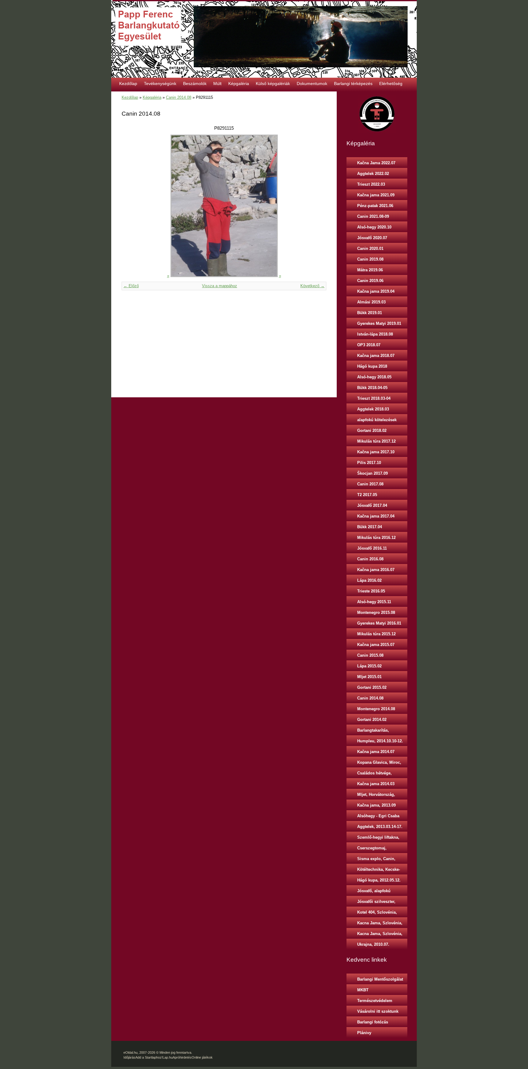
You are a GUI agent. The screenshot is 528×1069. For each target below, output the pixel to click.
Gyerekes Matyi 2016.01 (379, 623)
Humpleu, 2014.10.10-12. (380, 741)
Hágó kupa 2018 (372, 366)
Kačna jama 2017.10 (375, 452)
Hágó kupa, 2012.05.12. (379, 880)
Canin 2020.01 (370, 248)
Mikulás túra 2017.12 (376, 441)
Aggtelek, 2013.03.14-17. (379, 826)
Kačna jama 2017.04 (375, 516)
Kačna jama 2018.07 (375, 355)
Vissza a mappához (219, 286)
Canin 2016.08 (370, 559)
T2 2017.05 (367, 494)
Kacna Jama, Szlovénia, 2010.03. (379, 924)
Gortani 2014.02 (372, 719)
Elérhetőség (390, 83)
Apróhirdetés (182, 1057)
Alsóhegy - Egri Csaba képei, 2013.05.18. (378, 817)
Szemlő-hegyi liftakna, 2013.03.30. (378, 838)
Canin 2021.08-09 (373, 216)
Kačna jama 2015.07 (375, 644)
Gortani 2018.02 (372, 430)
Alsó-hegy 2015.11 (374, 601)
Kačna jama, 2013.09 (376, 805)
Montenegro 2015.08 (376, 612)
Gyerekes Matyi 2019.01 (379, 323)
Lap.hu (168, 1057)
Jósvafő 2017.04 (372, 505)
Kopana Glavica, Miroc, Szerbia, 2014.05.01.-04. (379, 763)
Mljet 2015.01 (369, 676)
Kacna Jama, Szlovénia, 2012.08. (379, 935)
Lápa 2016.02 (369, 580)
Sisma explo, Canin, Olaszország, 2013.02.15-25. (380, 860)
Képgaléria (238, 83)
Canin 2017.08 (370, 484)
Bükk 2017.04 (369, 527)
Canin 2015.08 (370, 655)
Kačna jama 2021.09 (375, 195)
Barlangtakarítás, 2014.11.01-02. (373, 731)
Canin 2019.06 (370, 280)
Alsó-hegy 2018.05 (374, 377)
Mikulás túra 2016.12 (376, 537)
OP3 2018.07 (368, 345)
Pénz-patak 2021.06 (375, 205)
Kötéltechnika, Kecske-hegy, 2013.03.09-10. (378, 870)
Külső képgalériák (273, 83)
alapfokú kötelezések (377, 420)
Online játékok (202, 1057)
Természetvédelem (374, 1000)
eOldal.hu (130, 1052)
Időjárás (129, 1057)
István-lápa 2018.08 (375, 334)
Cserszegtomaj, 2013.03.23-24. (372, 849)
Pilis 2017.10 (369, 462)
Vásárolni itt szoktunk (377, 1011)
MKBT (363, 990)
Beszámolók (195, 83)
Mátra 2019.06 (370, 270)
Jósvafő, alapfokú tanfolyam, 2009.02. (375, 892)
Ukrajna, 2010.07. (373, 944)
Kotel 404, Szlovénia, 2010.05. (377, 913)
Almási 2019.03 (371, 302)
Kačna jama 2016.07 (375, 569)
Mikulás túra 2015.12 (376, 634)
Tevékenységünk (160, 83)
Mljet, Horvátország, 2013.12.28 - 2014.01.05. (379, 796)
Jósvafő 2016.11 (372, 548)
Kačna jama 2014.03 (375, 783)
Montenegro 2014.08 (376, 709)
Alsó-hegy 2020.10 (374, 227)
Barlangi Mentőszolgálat (380, 979)
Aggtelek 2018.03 (373, 409)
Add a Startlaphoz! (149, 1057)
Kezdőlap (128, 83)
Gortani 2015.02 (372, 687)
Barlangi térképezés (353, 83)
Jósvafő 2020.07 (372, 238)
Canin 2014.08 (178, 97)
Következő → (312, 286)
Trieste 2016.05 (371, 591)
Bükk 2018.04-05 (372, 387)
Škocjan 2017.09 (372, 473)
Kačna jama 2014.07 (375, 751)
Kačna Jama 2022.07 (376, 163)
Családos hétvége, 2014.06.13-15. (374, 774)
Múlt (217, 83)
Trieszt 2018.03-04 (374, 398)
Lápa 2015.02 (369, 666)
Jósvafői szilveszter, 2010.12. (376, 903)
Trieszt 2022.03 (371, 184)
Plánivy (364, 1032)
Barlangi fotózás (372, 1022)
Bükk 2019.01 (369, 312)
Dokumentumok (312, 83)
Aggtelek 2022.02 (373, 173)
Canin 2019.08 (370, 259)
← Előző (131, 286)
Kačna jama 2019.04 (375, 291)
